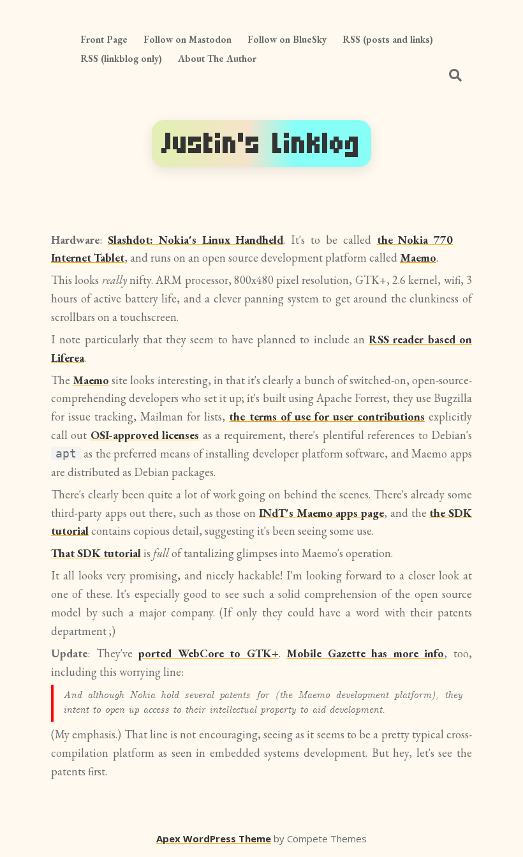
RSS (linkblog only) (121, 58)
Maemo (418, 257)
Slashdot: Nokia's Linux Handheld (196, 239)
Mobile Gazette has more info (365, 653)
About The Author (217, 58)
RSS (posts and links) (388, 39)
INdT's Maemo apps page (321, 512)
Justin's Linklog (261, 143)
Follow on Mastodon (188, 39)
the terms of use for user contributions (326, 416)
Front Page (104, 39)
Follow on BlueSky (287, 39)
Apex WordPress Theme (213, 838)
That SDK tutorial (96, 553)
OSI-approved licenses (145, 435)
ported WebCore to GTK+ (208, 653)
